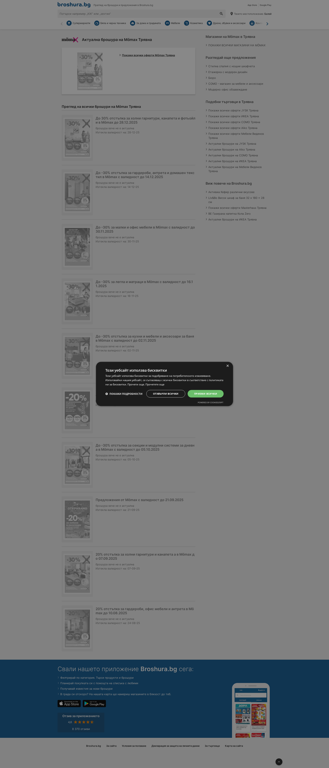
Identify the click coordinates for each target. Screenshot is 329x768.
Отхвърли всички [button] (166, 393)
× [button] (227, 366)
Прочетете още (154, 384)
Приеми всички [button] (205, 393)
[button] (123, 394)
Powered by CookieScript (210, 402)
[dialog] (164, 384)
